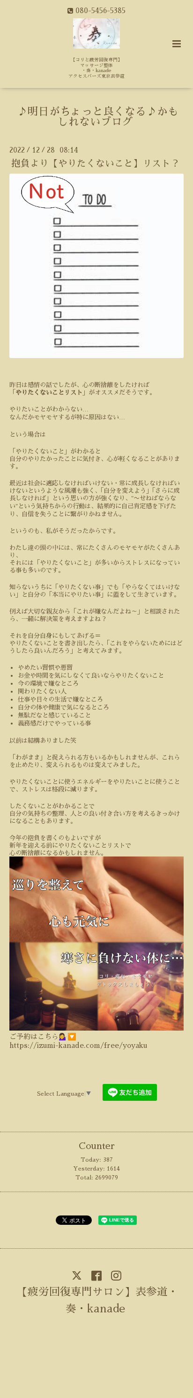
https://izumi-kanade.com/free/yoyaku (78, 1045)
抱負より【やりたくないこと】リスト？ (95, 163)
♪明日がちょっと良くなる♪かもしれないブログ (97, 117)
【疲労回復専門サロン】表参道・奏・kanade (97, 1300)
